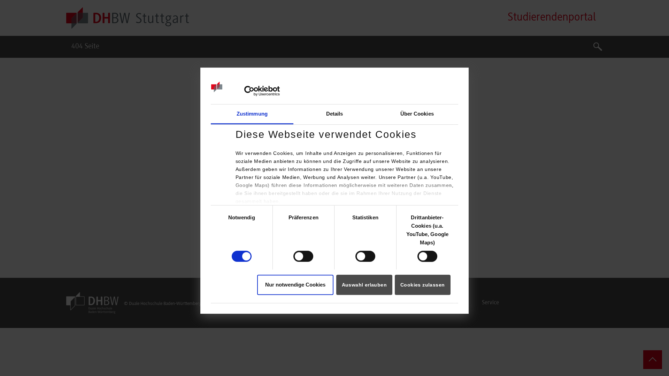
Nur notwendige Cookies (295, 285)
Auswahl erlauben (364, 285)
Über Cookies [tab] (417, 114)
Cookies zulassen (422, 285)
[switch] (303, 256)
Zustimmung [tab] (252, 114)
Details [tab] (334, 114)
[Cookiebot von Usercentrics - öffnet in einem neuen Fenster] (249, 91)
